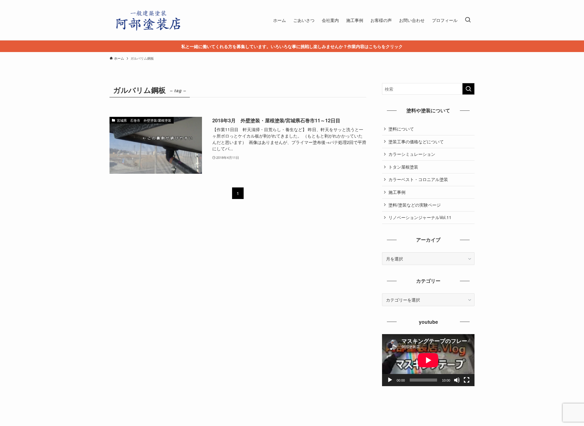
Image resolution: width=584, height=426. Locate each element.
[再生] (390, 380)
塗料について (401, 129)
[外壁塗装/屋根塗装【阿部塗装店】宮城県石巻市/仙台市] (147, 20)
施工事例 (396, 192)
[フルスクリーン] (467, 380)
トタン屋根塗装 (403, 167)
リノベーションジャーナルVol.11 (419, 217)
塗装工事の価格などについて (416, 141)
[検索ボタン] (467, 20)
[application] (428, 360)
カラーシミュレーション (411, 154)
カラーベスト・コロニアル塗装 (418, 179)
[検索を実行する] (468, 89)
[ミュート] (457, 380)
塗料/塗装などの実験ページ (414, 205)
